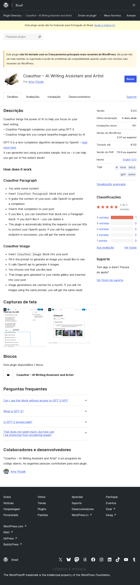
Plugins (42, 509)
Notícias (8, 503)
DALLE (132, 167)
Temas (42, 503)
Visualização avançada (111, 184)
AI (117, 167)
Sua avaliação (105, 247)
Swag (111, 515)
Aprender (77, 497)
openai (131, 174)
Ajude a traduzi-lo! (104, 25)
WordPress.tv (82, 515)
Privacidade (10, 515)
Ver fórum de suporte (110, 280)
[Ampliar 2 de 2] (85, 312)
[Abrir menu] (134, 5)
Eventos (111, 503)
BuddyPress (12, 544)
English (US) (130, 159)
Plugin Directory (12, 15)
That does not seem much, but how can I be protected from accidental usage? (28, 433)
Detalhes (12, 96)
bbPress (10, 538)
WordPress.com (15, 526)
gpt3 (123, 174)
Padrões (43, 515)
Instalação (54, 96)
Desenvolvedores (83, 509)
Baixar (130, 78)
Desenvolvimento (79, 96)
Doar (110, 509)
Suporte (132, 96)
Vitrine (41, 497)
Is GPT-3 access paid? (17, 422)
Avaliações (32, 96)
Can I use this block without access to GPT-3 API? (35, 400)
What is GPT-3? (13, 411)
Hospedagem (11, 509)
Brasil (14, 559)
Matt (8, 532)
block (123, 167)
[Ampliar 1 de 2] (41, 312)
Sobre (7, 497)
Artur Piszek (36, 81)
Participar (112, 497)
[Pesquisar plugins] (39, 36)
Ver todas (130, 247)
